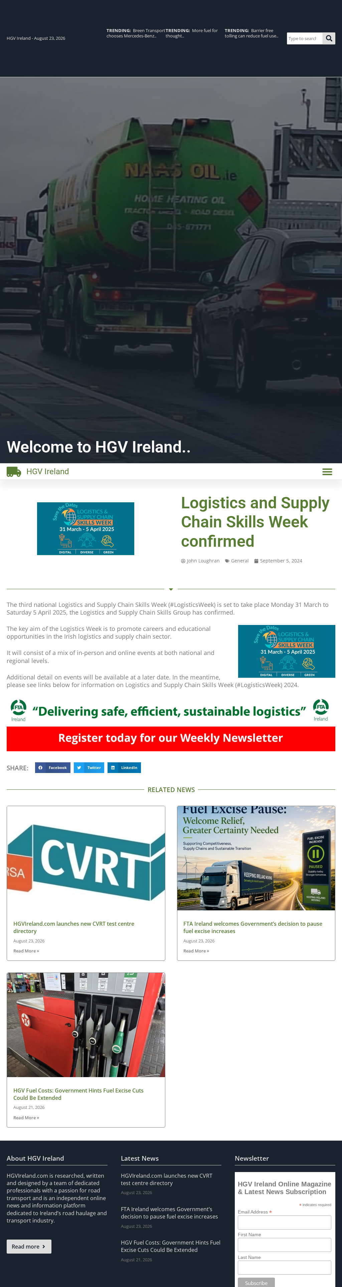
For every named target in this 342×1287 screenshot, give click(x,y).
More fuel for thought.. (192, 32)
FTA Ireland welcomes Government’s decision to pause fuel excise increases (169, 1212)
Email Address (255, 1211)
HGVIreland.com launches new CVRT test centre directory (166, 1179)
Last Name (249, 1257)
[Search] (329, 38)
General (240, 560)
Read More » (26, 951)
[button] (327, 472)
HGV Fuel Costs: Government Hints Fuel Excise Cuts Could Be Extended (170, 1246)
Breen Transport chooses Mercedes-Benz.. (136, 32)
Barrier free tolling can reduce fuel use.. (251, 32)
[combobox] (305, 38)
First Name (249, 1234)
